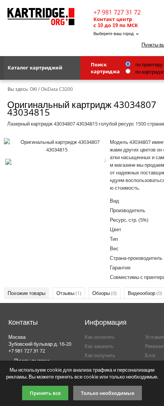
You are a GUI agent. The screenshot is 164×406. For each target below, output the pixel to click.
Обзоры (104, 293)
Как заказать (99, 346)
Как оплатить (100, 337)
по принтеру (148, 64)
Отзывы (68, 293)
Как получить (100, 355)
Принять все (45, 393)
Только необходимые (107, 393)
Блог (150, 355)
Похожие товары (26, 293)
